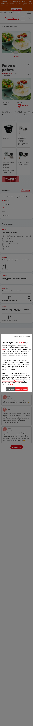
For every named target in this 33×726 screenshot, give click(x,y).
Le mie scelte (10, 389)
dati (3, 349)
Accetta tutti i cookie (21, 389)
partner (21, 342)
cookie (11, 384)
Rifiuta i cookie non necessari (22, 336)
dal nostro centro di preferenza (12, 381)
